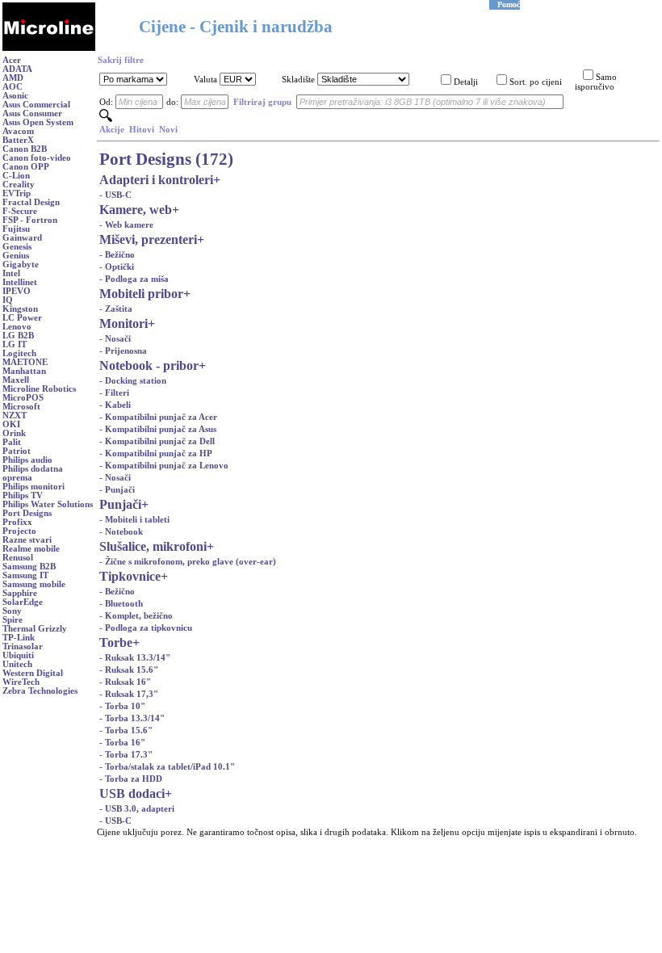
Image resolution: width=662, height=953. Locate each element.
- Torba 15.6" (126, 730)
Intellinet (19, 282)
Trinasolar (22, 646)
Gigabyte (20, 264)
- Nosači (115, 338)
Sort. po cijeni (535, 82)
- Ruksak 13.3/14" (134, 657)
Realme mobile (31, 548)
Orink (14, 433)
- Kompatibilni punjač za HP (155, 453)
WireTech (21, 682)
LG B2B (18, 335)
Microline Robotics (39, 388)
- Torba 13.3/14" (132, 718)
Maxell (15, 380)
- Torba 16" (122, 742)
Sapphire (19, 593)
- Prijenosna (123, 350)
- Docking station (132, 380)
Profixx (17, 522)
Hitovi (141, 129)
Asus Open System (37, 122)
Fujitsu (16, 229)
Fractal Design (31, 202)
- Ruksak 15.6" (128, 669)
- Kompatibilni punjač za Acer (158, 417)
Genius (15, 255)
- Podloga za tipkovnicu (145, 627)
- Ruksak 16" (125, 682)
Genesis (16, 246)
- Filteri (114, 392)
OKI (11, 424)
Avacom (18, 131)
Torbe (115, 642)
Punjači (120, 504)
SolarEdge (22, 602)
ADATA (17, 69)
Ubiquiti (18, 655)
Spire (12, 619)
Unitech (17, 664)
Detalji (466, 82)
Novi (168, 129)
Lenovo (16, 326)
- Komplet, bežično (136, 615)
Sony (12, 611)
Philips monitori (33, 486)
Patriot (16, 451)
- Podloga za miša (134, 279)
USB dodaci (132, 793)
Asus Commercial (36, 104)
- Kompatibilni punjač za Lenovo (163, 465)
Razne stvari (27, 539)
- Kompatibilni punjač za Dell (157, 441)
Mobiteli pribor (141, 293)
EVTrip (16, 193)
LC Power (22, 317)
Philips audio (27, 460)
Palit (11, 442)
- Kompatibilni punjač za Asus (157, 429)
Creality (18, 184)
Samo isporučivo (596, 82)
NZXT (14, 415)
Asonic (15, 95)
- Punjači (117, 489)
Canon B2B (24, 149)
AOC (12, 86)
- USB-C (115, 195)
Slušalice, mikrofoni (153, 546)
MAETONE (25, 362)
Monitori (123, 323)
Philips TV (22, 495)
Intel (11, 273)
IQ (7, 300)
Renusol (17, 557)
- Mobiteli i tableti (134, 519)
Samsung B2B (29, 566)
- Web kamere (126, 224)
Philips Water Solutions (47, 504)
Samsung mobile (33, 584)
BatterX (18, 140)
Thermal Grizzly (34, 628)
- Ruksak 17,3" (128, 694)
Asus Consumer (32, 113)
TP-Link (18, 637)
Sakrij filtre (121, 60)
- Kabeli (115, 405)
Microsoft (21, 406)
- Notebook (121, 531)
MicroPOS (23, 397)
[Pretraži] (105, 119)
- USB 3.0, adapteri (136, 808)
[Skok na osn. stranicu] (48, 48)
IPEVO (16, 291)
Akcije (111, 129)
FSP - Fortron (29, 220)
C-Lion (16, 175)
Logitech (19, 353)
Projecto (19, 531)
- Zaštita (115, 308)
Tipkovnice (130, 576)
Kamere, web (135, 209)
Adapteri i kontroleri (156, 180)
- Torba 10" (122, 706)
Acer (11, 60)
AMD (12, 77)
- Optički (116, 266)
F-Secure (19, 211)
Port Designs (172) (166, 159)
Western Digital (32, 673)
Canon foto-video (36, 157)
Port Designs (27, 513)
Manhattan (24, 371)
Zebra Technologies (40, 690)
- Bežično (117, 254)
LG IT (14, 344)
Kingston (20, 308)
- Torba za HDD (130, 779)
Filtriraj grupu (262, 102)
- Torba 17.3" (126, 754)
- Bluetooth (121, 603)
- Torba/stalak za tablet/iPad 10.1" (167, 766)
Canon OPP (25, 166)
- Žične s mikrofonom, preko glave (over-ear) (187, 561)
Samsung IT (25, 575)
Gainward (22, 237)
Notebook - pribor (149, 365)
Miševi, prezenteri (148, 239)
